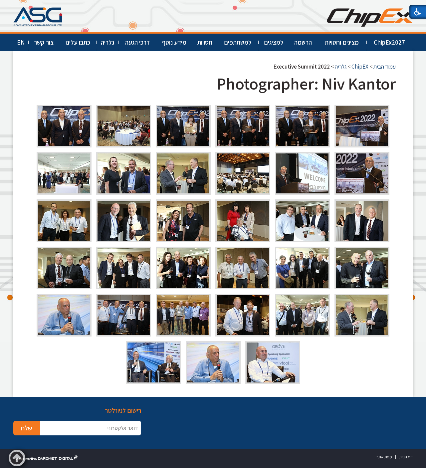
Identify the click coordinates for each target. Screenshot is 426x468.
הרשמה (303, 42)
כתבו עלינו (78, 42)
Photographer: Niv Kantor (306, 83)
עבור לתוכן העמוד (213, 6)
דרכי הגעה (137, 42)
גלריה (107, 42)
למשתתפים (238, 42)
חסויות (204, 42)
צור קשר (44, 42)
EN (21, 42)
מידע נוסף (174, 42)
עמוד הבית (384, 66)
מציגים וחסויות (342, 42)
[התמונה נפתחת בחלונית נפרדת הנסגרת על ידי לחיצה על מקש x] (361, 126)
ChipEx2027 (389, 42)
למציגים (274, 42)
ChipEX (359, 66)
